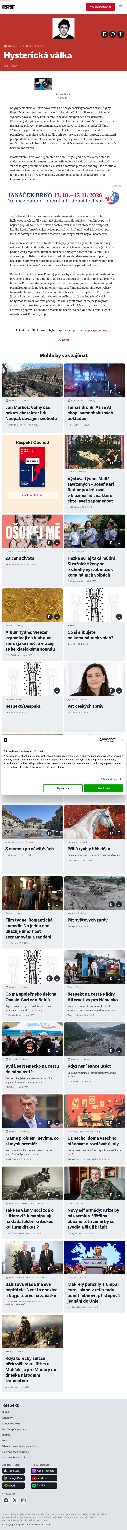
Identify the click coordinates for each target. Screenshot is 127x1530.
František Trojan (30, 1301)
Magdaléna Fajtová (76, 1307)
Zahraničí (72, 1277)
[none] (121, 34)
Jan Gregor (10, 66)
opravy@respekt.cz (98, 330)
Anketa (71, 625)
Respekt (71, 644)
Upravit (61, 788)
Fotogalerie (10, 1431)
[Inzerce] (63, 198)
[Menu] (121, 6)
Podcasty (13, 1203)
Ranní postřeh (77, 400)
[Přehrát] (112, 392)
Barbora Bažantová (14, 564)
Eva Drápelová (12, 855)
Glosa (11, 46)
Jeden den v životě (14, 842)
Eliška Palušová (12, 655)
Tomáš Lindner (74, 1015)
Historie (9, 1351)
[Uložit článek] (104, 34)
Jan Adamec (11, 1387)
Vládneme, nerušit (27, 1277)
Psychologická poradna (78, 1131)
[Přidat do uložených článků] (57, 392)
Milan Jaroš (10, 1453)
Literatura (10, 551)
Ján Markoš (10, 425)
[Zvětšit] (63, 28)
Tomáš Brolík (73, 425)
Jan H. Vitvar (73, 507)
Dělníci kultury (25, 1203)
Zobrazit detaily (109, 779)
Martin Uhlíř (73, 1081)
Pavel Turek (10, 943)
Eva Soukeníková (75, 581)
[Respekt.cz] (8, 7)
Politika (71, 551)
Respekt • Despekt (13, 699)
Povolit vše (104, 788)
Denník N (21, 425)
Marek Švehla (11, 1159)
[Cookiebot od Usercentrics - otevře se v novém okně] (102, 740)
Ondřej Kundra (74, 1233)
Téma (70, 987)
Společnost (73, 1502)
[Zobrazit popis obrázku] (112, 34)
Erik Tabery (10, 1087)
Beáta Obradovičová (77, 1159)
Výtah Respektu (26, 1502)
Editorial (13, 1059)
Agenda (71, 699)
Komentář (13, 400)
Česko (70, 1203)
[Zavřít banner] (122, 740)
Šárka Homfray (74, 1376)
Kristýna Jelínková (13, 1301)
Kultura (71, 472)
